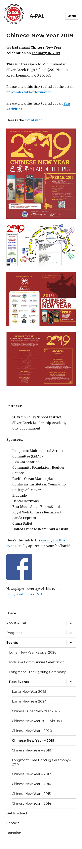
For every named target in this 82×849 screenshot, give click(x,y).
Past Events (19, 682)
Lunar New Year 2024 (29, 701)
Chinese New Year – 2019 (33, 740)
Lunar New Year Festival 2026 (32, 652)
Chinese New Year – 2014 (31, 803)
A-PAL (37, 16)
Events (12, 643)
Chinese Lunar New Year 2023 (36, 711)
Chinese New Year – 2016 (31, 784)
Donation (13, 833)
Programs (14, 633)
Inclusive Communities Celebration (36, 662)
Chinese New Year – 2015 (31, 794)
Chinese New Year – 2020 (32, 731)
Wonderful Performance (30, 92)
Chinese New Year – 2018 (31, 750)
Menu (71, 16)
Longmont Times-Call (24, 594)
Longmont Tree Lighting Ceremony (37, 672)
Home (11, 613)
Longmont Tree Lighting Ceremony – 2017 (41, 762)
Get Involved (16, 813)
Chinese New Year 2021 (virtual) (37, 721)
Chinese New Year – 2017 (31, 774)
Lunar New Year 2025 (29, 692)
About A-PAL (16, 623)
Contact (12, 823)
